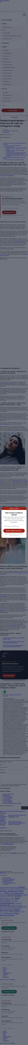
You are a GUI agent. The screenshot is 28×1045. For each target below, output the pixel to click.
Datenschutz (16, 535)
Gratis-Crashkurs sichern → (14, 531)
